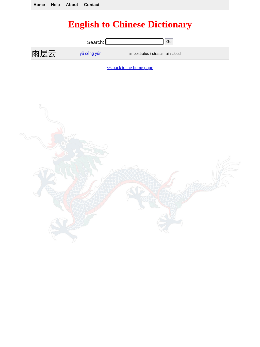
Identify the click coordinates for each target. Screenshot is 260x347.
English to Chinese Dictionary (130, 24)
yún (98, 53)
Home (39, 5)
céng (89, 53)
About (72, 5)
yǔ (82, 53)
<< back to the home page (130, 68)
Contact (91, 5)
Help (55, 5)
